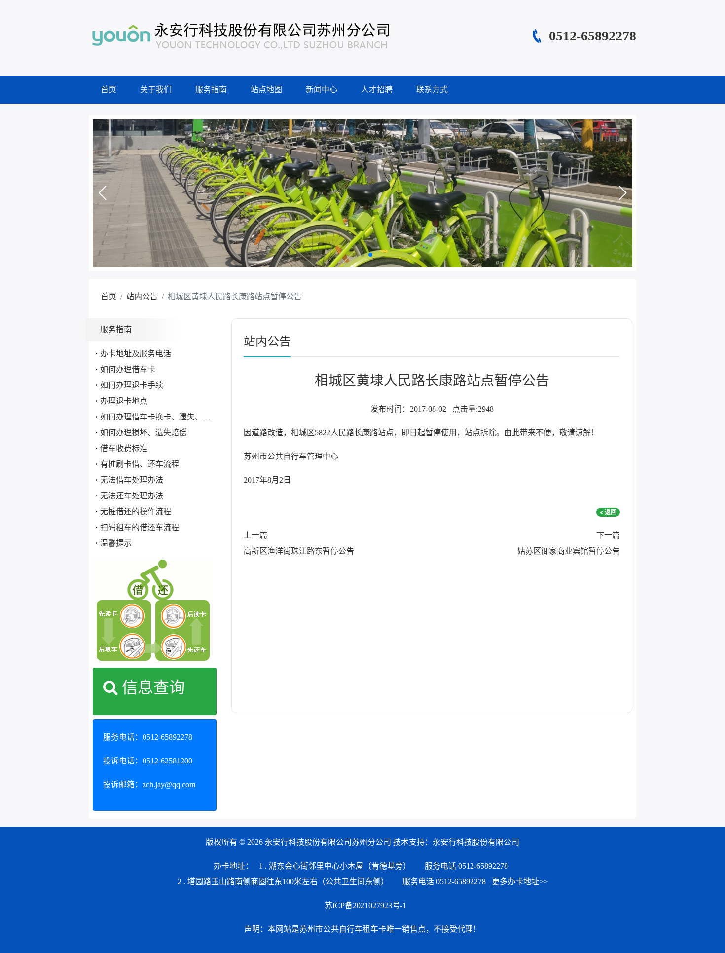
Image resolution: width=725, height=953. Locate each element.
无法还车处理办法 (131, 496)
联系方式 (432, 89)
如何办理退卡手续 (131, 385)
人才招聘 (377, 89)
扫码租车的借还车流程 (139, 527)
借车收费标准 (123, 448)
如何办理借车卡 (127, 369)
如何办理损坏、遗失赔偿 (143, 432)
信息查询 (151, 687)
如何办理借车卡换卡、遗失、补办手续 (167, 417)
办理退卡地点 (123, 401)
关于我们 (156, 89)
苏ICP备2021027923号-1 (365, 905)
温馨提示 (116, 543)
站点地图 (266, 89)
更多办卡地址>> (520, 881)
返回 (609, 512)
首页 (108, 89)
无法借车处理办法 (131, 480)
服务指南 (211, 89)
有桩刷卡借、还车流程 (139, 464)
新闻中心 (321, 89)
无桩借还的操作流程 (135, 511)
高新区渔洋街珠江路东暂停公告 (299, 551)
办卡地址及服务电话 (135, 353)
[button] (102, 193)
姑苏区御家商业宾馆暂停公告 (568, 551)
